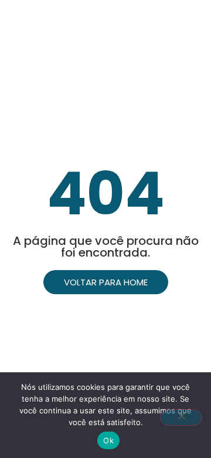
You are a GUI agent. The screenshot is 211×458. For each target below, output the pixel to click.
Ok (108, 440)
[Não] (181, 417)
